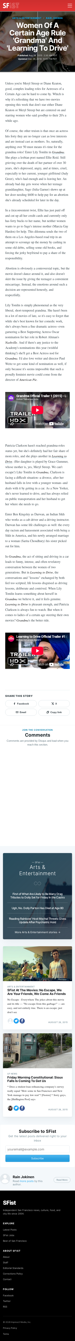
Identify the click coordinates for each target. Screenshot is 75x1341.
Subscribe (37, 1158)
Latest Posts (10, 1229)
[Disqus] (37, 799)
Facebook (8, 1295)
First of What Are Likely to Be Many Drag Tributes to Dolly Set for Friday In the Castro (37, 895)
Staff (5, 1262)
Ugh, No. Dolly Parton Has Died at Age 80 (37, 908)
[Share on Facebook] (22, 1021)
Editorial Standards (13, 1268)
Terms (6, 1334)
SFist (9, 1202)
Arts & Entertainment (27, 18)
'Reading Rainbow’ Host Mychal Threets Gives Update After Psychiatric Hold (37, 920)
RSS (5, 1306)
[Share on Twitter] (16, 1021)
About (6, 1256)
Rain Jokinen (54, 18)
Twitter (7, 1301)
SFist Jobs (8, 1235)
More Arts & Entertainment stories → (37, 932)
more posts (27, 1181)
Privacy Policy (10, 1328)
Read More (62, 1180)
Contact (7, 1279)
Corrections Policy (13, 1273)
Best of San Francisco (15, 1240)
